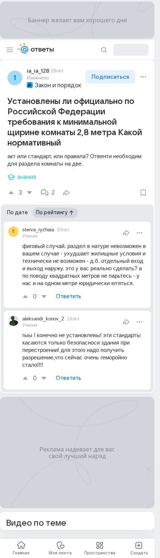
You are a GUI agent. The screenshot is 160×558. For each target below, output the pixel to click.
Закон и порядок (58, 85)
